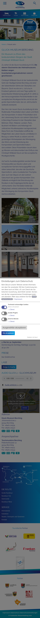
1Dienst (11, 309)
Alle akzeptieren (8, 333)
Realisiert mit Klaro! (32, 337)
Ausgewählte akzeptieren (14, 327)
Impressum (18, 299)
